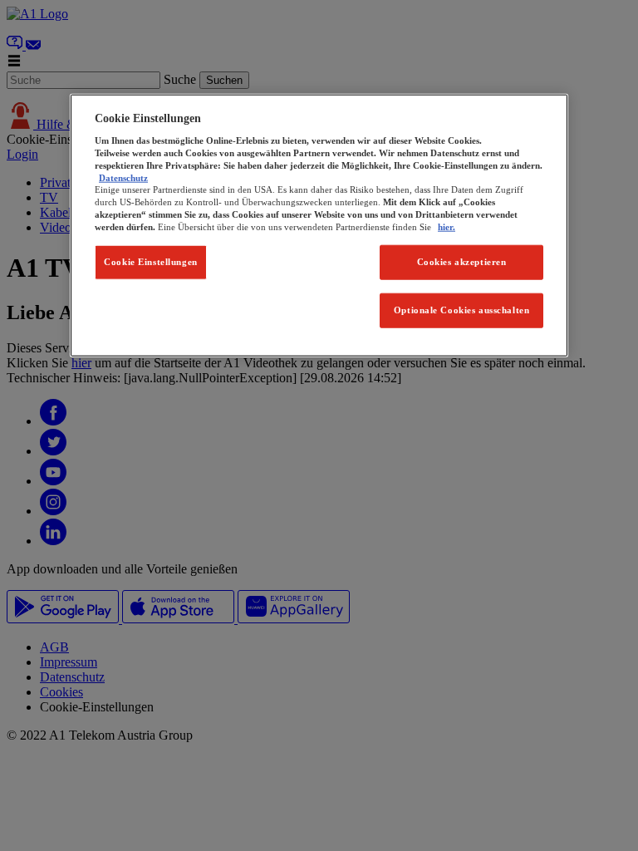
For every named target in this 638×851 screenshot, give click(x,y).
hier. (446, 226)
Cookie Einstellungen (150, 262)
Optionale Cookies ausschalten (462, 310)
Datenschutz (123, 177)
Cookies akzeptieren (462, 262)
